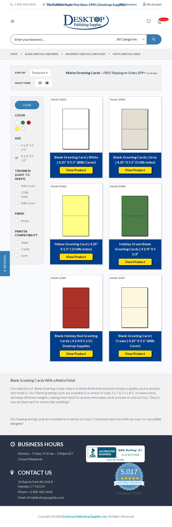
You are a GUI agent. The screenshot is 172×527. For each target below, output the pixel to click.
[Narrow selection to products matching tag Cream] (23, 128)
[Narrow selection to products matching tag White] (17, 123)
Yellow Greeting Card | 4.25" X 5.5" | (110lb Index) (76, 246)
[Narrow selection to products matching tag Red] (29, 123)
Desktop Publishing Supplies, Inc (85, 516)
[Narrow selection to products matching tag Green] (23, 123)
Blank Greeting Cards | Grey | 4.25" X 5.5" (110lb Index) (135, 159)
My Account (154, 4)
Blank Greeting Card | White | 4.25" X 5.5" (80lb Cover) (76, 159)
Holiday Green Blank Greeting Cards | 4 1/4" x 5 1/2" (135, 249)
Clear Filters (28, 106)
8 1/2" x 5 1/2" (27, 158)
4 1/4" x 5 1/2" (27, 147)
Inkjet (24, 242)
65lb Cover (28, 186)
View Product (76, 170)
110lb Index (25, 194)
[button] (5, 263)
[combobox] (85, 39)
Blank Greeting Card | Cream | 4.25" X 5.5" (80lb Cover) (135, 341)
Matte (25, 221)
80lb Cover (28, 203)
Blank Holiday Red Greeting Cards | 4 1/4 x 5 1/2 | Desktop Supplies (76, 341)
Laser (24, 255)
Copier (25, 249)
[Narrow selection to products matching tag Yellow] (17, 128)
